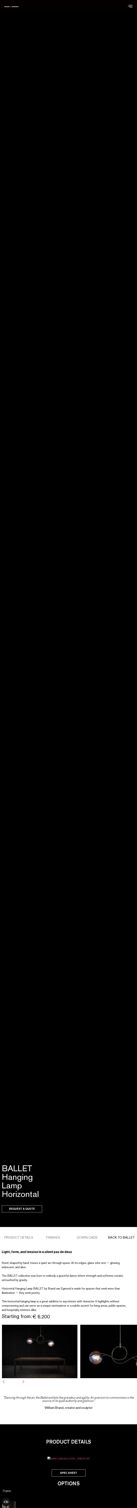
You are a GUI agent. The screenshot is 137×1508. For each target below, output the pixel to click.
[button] (130, 6)
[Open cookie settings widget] (6, 1502)
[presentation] (6, 1381)
